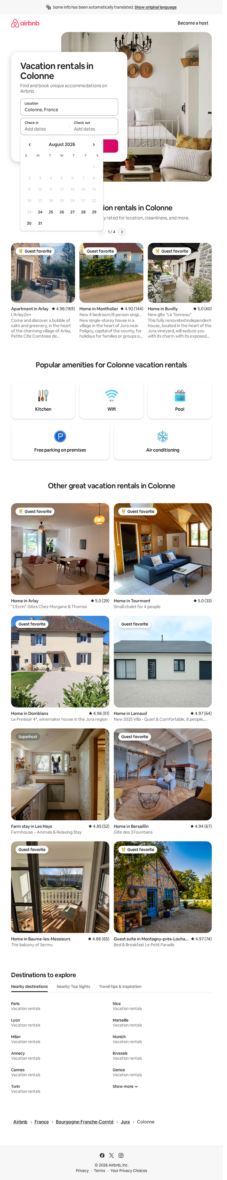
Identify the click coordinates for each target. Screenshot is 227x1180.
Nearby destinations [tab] (29, 986)
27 (72, 212)
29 (94, 212)
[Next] (121, 231)
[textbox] (45, 129)
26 (62, 212)
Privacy (82, 1170)
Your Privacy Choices (128, 1170)
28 (83, 212)
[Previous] (101, 231)
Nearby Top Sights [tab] (73, 986)
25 (51, 212)
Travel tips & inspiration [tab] (120, 986)
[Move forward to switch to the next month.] (93, 144)
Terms (99, 1170)
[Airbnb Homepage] (25, 23)
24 (40, 212)
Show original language (156, 7)
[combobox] (69, 109)
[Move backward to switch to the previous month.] (30, 144)
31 (40, 223)
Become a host (193, 23)
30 (29, 223)
